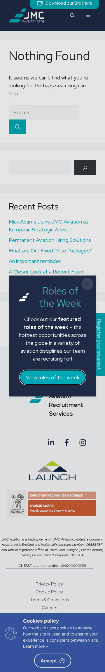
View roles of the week (52, 377)
